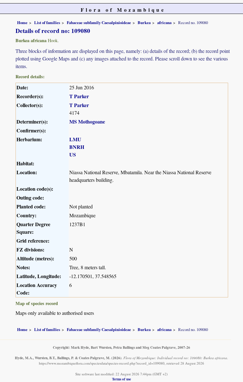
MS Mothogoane (87, 121)
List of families (47, 22)
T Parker (79, 96)
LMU (75, 139)
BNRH (76, 146)
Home (22, 22)
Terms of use (121, 379)
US (72, 154)
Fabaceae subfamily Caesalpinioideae (99, 22)
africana (164, 22)
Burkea (144, 22)
